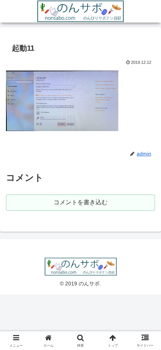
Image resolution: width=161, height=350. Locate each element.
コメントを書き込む (80, 202)
